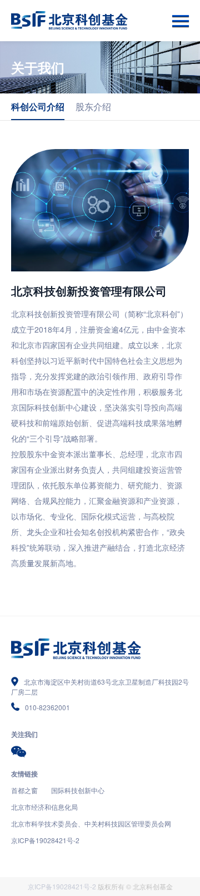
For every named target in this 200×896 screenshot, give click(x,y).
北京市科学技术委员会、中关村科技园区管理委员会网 (91, 823)
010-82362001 (47, 707)
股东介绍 (93, 106)
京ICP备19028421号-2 (45, 840)
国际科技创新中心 (77, 790)
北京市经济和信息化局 (44, 806)
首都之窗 (24, 790)
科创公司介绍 (37, 106)
